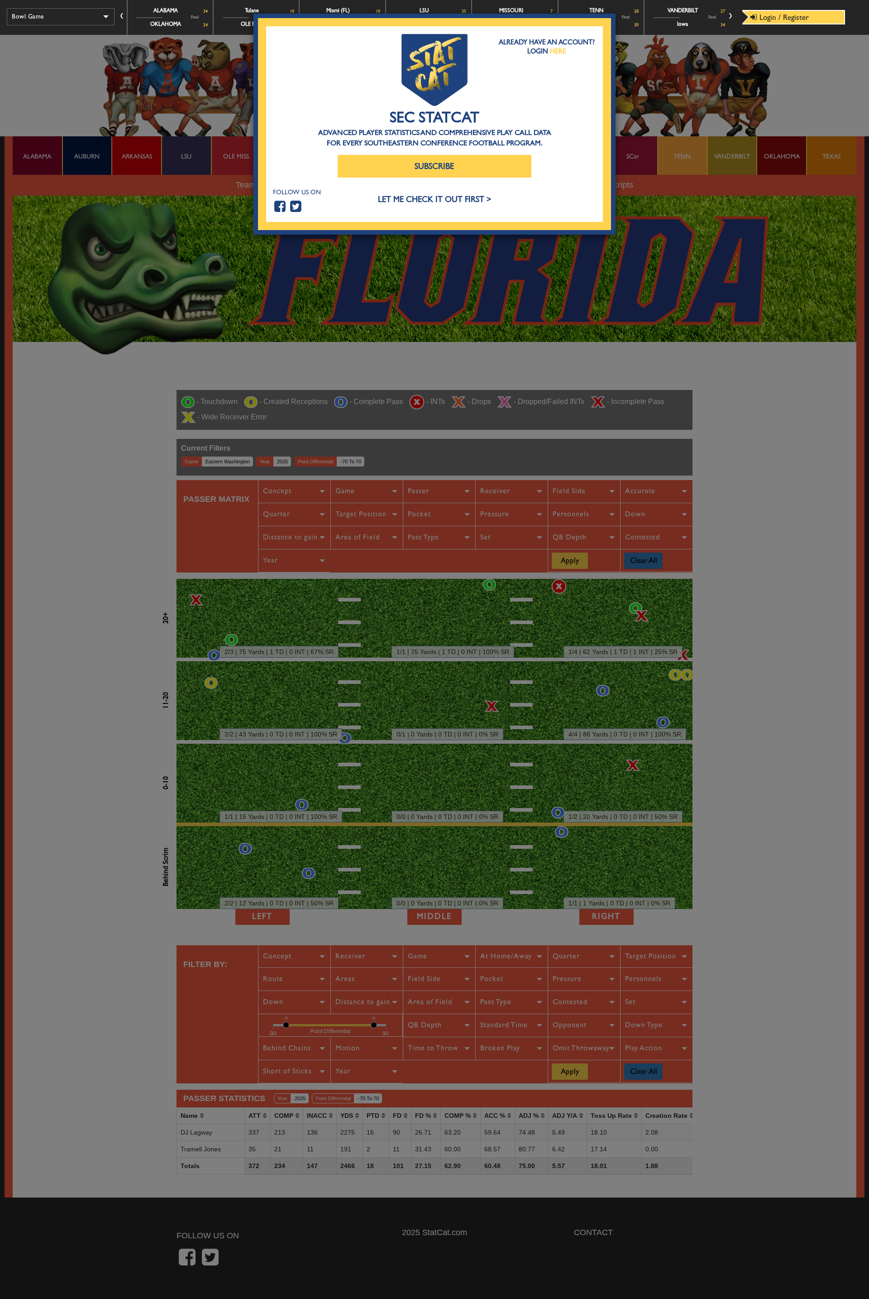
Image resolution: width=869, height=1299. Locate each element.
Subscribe (434, 166)
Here (558, 51)
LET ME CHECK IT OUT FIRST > (435, 199)
